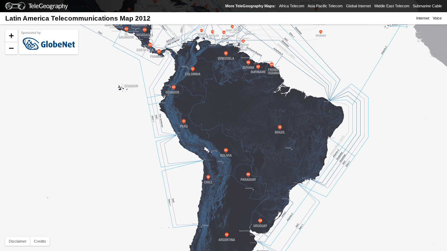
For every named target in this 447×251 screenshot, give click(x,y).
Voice (437, 18)
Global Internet (358, 6)
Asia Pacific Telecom (325, 6)
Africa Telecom (291, 6)
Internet (422, 18)
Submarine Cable (427, 6)
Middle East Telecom (391, 6)
